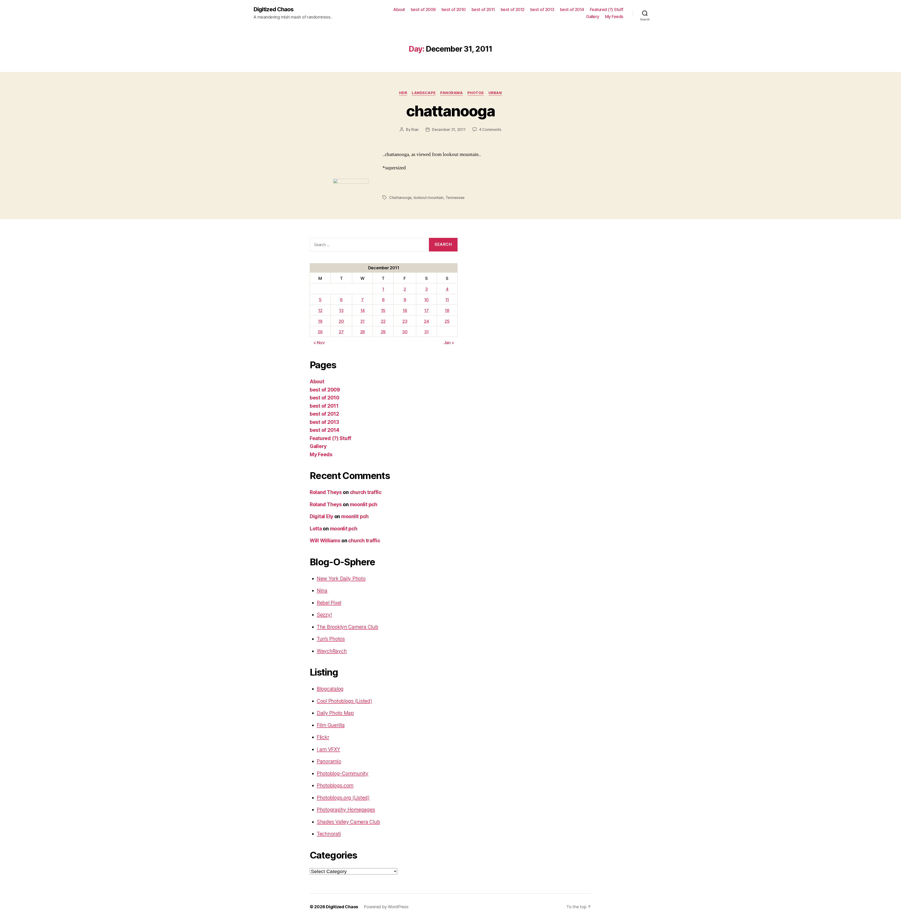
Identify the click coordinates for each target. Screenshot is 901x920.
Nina (322, 590)
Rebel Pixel (329, 603)
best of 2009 (423, 9)
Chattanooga (400, 197)
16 (405, 310)
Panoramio (329, 761)
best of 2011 (483, 9)
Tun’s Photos (331, 639)
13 (341, 310)
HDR (403, 93)
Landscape (423, 93)
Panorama (451, 93)
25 (447, 321)
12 (320, 310)
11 (447, 299)
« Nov (319, 342)
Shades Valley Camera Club (348, 822)
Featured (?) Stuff (606, 9)
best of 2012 (512, 9)
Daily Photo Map (335, 713)
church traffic (366, 492)
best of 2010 (454, 9)
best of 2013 (542, 9)
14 (362, 310)
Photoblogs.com (335, 785)
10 (426, 299)
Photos (475, 93)
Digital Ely (321, 516)
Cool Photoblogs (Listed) (344, 701)
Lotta (316, 529)
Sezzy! (324, 615)
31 (426, 331)
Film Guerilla (331, 725)
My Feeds (614, 16)
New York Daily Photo (341, 579)
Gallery (592, 16)
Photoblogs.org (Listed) (343, 798)
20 (341, 321)
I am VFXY (328, 749)
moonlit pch (363, 504)
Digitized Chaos (273, 9)
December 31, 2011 (448, 129)
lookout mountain (429, 197)
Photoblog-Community (342, 773)
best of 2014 (572, 9)
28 (362, 331)
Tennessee (455, 197)
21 (362, 321)
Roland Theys (326, 492)
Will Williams (325, 541)
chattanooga (450, 111)
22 (383, 321)
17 (426, 310)
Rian (415, 129)
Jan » (449, 342)
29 (383, 331)
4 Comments (490, 129)
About (399, 9)
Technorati (329, 834)
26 (320, 331)
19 (320, 321)
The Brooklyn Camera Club (347, 627)
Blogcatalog (330, 689)
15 (383, 310)
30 (404, 331)
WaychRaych (332, 651)
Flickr (323, 737)
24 (426, 321)
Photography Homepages (346, 810)
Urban (495, 93)
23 (404, 321)
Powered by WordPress (386, 906)
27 (341, 331)
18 (447, 310)
